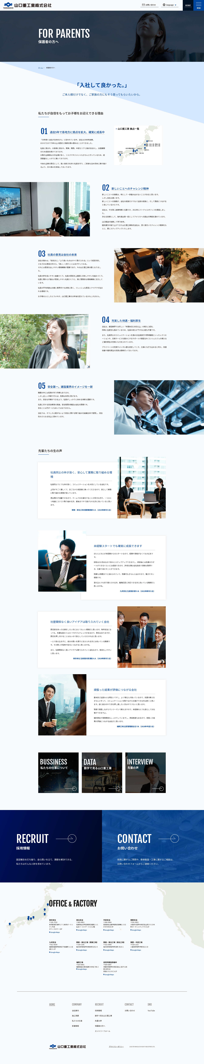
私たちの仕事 (77, 1020)
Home (52, 1004)
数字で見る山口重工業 (103, 1015)
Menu (199, 8)
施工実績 (75, 1015)
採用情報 (98, 1010)
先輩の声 (98, 1020)
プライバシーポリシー (116, 1046)
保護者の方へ (100, 1026)
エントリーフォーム (102, 1031)
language (170, 5)
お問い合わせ (151, 5)
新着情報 (75, 1026)
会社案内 (75, 1010)
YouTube (151, 1010)
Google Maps (55, 932)
